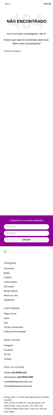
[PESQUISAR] (48, 51)
